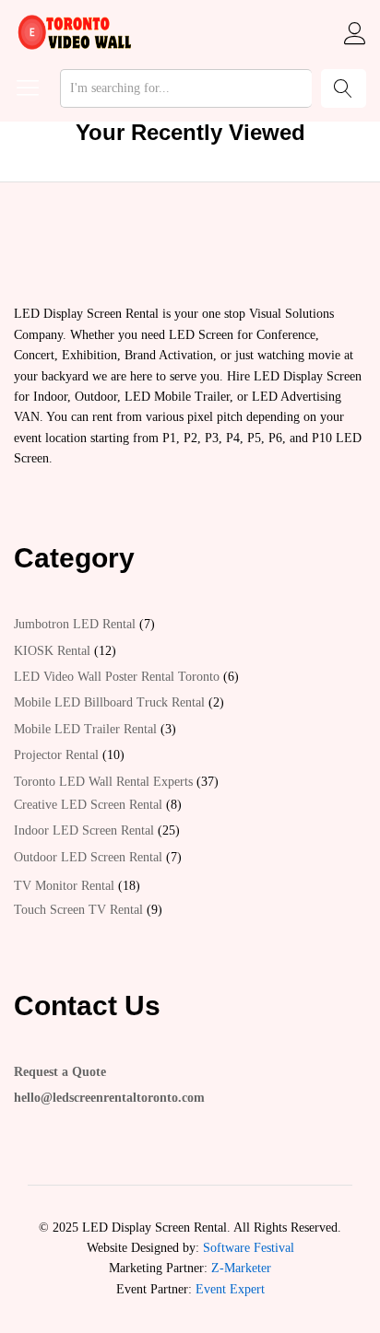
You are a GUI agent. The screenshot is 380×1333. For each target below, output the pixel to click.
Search (343, 88)
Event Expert (230, 1289)
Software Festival (248, 1248)
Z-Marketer (241, 1268)
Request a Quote (60, 1072)
